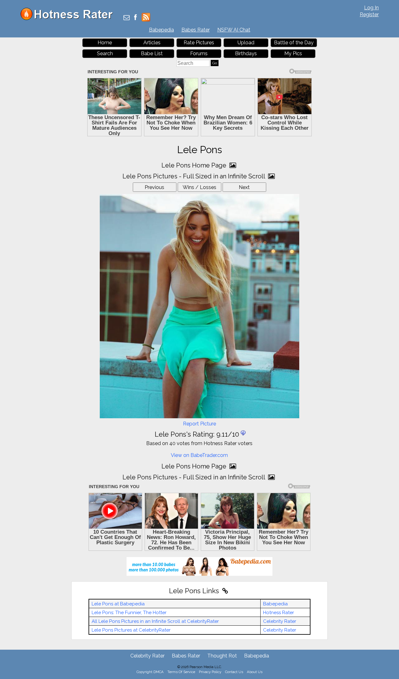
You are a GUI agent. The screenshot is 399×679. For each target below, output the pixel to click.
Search (105, 53)
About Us (254, 672)
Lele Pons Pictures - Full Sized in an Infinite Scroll (195, 176)
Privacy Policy (210, 672)
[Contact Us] (126, 18)
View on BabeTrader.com (199, 455)
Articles (152, 43)
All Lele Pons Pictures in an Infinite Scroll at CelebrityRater (155, 621)
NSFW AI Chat (233, 30)
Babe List (152, 53)
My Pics (293, 53)
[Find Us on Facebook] (135, 18)
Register (369, 14)
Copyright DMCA (150, 672)
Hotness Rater (278, 612)
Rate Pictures (199, 43)
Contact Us (234, 672)
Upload (246, 43)
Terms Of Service (181, 672)
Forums (199, 53)
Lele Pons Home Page (194, 165)
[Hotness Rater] (69, 19)
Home (105, 43)
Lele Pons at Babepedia (118, 604)
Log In (371, 8)
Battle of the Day (294, 43)
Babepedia (161, 30)
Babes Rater (195, 30)
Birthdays (246, 53)
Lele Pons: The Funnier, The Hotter (129, 612)
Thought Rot (222, 656)
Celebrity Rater (279, 621)
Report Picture (199, 424)
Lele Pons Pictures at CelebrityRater (131, 630)
